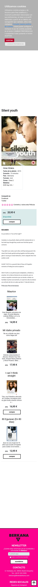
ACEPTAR (9, 40)
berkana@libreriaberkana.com (19, 575)
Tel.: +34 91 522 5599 (19, 573)
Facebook (4, 198)
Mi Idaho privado (11, 330)
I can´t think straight (11, 374)
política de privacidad (22, 557)
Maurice (11, 291)
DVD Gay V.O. (7, 185)
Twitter (3, 201)
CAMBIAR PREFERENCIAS (15, 44)
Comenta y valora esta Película (24, 205)
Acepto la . (19, 557)
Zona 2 (11, 180)
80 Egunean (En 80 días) (11, 420)
